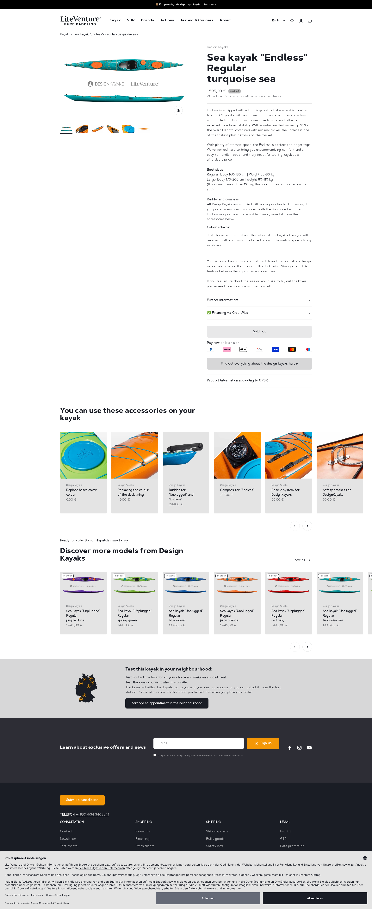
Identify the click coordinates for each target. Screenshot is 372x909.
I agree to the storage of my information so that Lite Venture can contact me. (201, 756)
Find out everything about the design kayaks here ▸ (259, 363)
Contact (66, 831)
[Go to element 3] (97, 129)
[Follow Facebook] (289, 747)
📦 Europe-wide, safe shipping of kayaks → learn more (186, 4)
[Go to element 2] (82, 129)
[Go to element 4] (113, 129)
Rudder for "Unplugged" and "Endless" (181, 495)
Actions (167, 20)
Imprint (285, 831)
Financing (142, 839)
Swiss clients (144, 846)
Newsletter (68, 839)
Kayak (115, 20)
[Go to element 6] (144, 129)
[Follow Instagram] (299, 747)
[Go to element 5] (128, 129)
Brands (147, 20)
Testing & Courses (197, 20)
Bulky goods (215, 839)
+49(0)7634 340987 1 (92, 814)
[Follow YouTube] (309, 747)
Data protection (292, 846)
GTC (283, 839)
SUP (131, 20)
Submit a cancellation (82, 800)
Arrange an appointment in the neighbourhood (167, 703)
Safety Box (214, 846)
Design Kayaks (217, 47)
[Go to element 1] (66, 129)
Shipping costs (234, 96)
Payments (142, 831)
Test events (69, 846)
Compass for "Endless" (237, 490)
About (225, 20)
